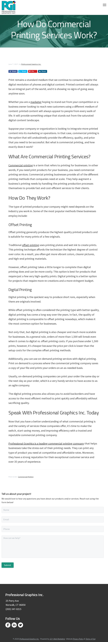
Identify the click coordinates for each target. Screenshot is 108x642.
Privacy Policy (78, 638)
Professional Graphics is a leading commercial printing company (46, 443)
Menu (104, 5)
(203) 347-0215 (13, 609)
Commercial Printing (25, 476)
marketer (35, 102)
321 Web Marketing (57, 638)
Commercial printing (20, 165)
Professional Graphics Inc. (29, 638)
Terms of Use (90, 638)
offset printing (30, 245)
